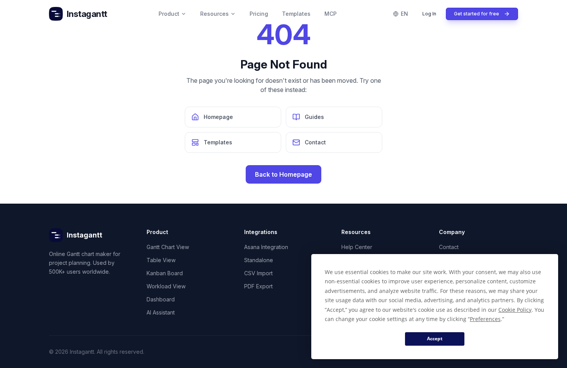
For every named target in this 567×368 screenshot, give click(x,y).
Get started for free (476, 14)
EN (404, 13)
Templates (296, 13)
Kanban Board (165, 273)
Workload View (166, 286)
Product (169, 13)
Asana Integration (266, 247)
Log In (429, 14)
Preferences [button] (485, 319)
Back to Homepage (283, 174)
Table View (161, 260)
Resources (214, 13)
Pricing (259, 13)
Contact (449, 247)
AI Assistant (161, 312)
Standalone (258, 260)
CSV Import (258, 273)
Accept (434, 338)
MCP (330, 13)
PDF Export (258, 286)
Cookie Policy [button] (515, 309)
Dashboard (161, 299)
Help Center (356, 247)
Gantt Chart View (168, 247)
